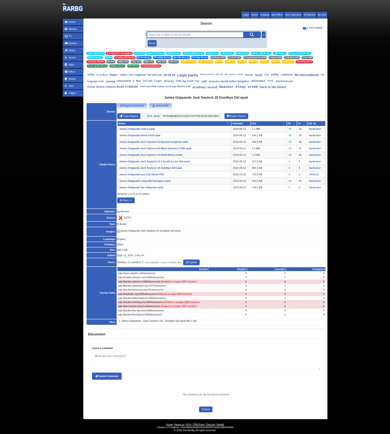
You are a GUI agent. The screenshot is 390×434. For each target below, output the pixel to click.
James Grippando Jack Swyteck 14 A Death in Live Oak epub (154, 161)
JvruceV (314, 174)
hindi (258, 75)
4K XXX (322, 14)
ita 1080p (271, 74)
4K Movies (309, 14)
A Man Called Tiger (147, 81)
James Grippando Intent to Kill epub (139, 135)
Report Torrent (237, 116)
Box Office (277, 14)
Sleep (240, 87)
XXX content (315, 27)
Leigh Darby (187, 75)
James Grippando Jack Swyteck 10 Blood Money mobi (150, 155)
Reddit (220, 424)
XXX (71, 86)
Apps (71, 64)
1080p (90, 74)
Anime (72, 57)
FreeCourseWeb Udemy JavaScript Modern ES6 (165, 86)
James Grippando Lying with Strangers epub (144, 181)
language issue (95, 81)
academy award (204, 87)
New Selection (293, 14)
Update (192, 262)
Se (289, 123)
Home (254, 14)
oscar (249, 74)
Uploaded (237, 123)
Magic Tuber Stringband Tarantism (136, 74)
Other (71, 71)
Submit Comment (108, 376)
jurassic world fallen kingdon (229, 81)
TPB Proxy (199, 424)
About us (179, 424)
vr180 (253, 87)
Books (72, 78)
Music (71, 50)
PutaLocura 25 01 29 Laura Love (221, 74)
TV (70, 36)
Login (246, 14)
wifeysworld (124, 81)
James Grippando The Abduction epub (141, 187)
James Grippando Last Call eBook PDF (141, 174)
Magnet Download (133, 105)
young (110, 81)
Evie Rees (102, 74)
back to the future (273, 87)
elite (323, 74)
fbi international (307, 75)
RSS (188, 424)
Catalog (264, 14)
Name (121, 123)
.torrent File (162, 105)
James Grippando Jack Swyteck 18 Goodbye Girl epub (150, 168)
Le (299, 123)
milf (204, 81)
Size (253, 123)
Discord (210, 424)
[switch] (305, 28)
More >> (127, 200)
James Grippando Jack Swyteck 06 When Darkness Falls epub (155, 148)
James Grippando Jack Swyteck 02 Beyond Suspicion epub (153, 142)
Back (207, 409)
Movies (72, 29)
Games (72, 43)
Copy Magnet (130, 116)
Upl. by (312, 123)
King (270, 81)
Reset (152, 43)
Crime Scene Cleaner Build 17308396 (112, 86)
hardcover (315, 129)
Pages (72, 93)
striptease (287, 74)
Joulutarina (284, 81)
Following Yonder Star (187, 81)
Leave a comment (102, 348)
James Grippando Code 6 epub (137, 129)
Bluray (169, 81)
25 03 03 (169, 75)
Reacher (226, 87)
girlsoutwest (258, 81)
